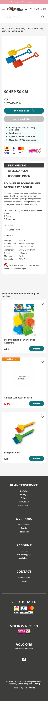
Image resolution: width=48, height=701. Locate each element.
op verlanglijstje (22, 119)
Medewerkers (24, 524)
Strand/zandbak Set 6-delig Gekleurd (19, 341)
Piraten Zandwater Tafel (18, 397)
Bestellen (24, 491)
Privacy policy (24, 505)
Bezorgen (24, 494)
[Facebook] (24, 660)
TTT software (29, 688)
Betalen (24, 498)
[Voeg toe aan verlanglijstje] (42, 303)
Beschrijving (17, 165)
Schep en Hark (12, 452)
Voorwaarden (24, 502)
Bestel (36, 348)
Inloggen (24, 551)
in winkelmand (22, 110)
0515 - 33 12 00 (24, 577)
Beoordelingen (19, 176)
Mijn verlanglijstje (24, 554)
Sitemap (37, 684)
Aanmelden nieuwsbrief (24, 648)
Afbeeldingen (18, 170)
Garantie (24, 528)
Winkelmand (24, 558)
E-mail (24, 581)
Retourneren (24, 532)
